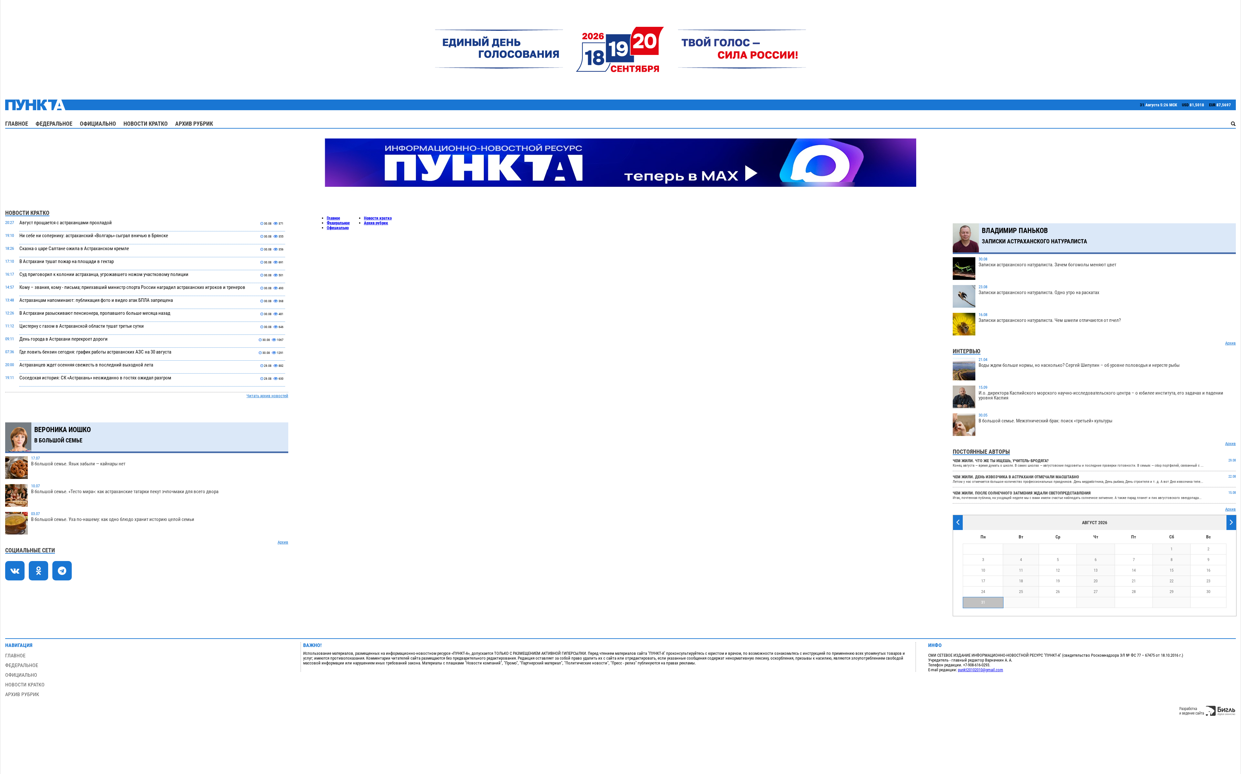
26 (1058, 591)
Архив (283, 542)
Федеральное (54, 123)
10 (983, 570)
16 (1208, 570)
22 (1171, 580)
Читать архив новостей (267, 395)
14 (1134, 570)
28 (1134, 591)
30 (1208, 591)
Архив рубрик (194, 123)
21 (1134, 580)
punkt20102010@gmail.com (980, 669)
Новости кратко (145, 123)
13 (1096, 570)
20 (1096, 580)
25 (1021, 591)
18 (1021, 580)
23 (1208, 580)
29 (1171, 591)
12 (1058, 570)
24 (983, 591)
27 (1096, 591)
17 (983, 580)
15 (1171, 570)
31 (983, 602)
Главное (16, 123)
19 (1058, 580)
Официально (98, 123)
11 (1021, 570)
